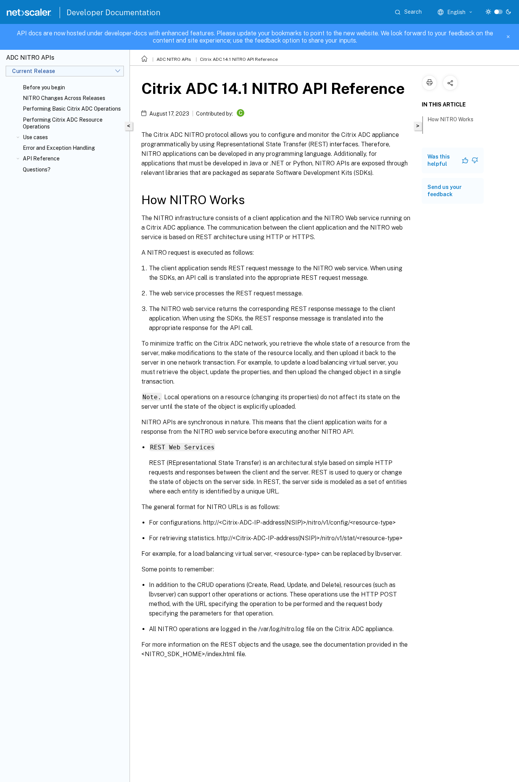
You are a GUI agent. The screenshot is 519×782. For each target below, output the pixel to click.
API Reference (41, 158)
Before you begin (44, 87)
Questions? (37, 170)
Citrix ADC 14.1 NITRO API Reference (239, 59)
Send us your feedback (444, 190)
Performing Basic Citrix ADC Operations (72, 109)
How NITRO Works (450, 119)
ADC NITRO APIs (174, 59)
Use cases (35, 137)
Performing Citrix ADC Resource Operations (63, 123)
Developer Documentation (113, 12)
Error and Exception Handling (59, 148)
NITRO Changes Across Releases (64, 98)
